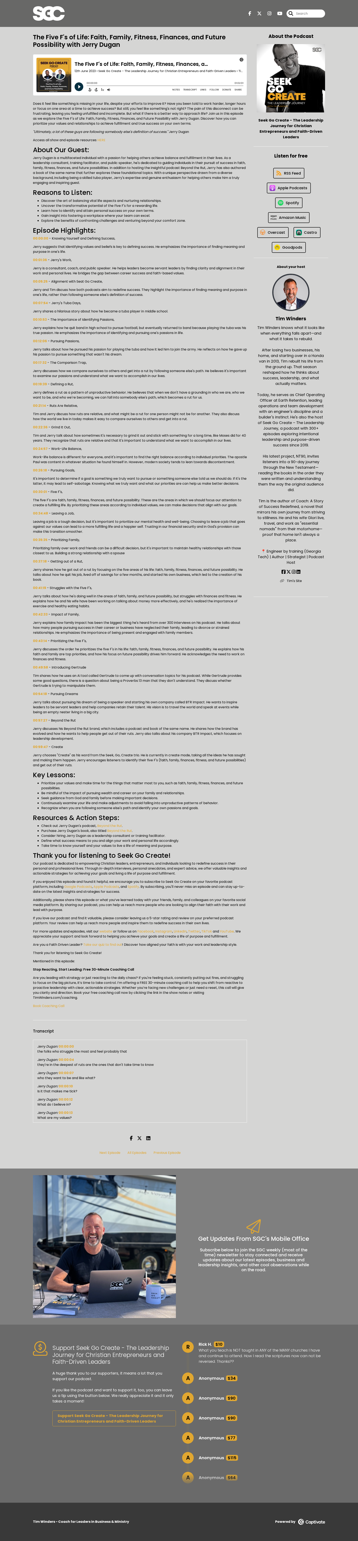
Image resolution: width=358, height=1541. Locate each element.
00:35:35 (40, 539)
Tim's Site (294, 580)
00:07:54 (40, 303)
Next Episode (109, 1152)
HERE (101, 140)
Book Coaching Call (48, 1006)
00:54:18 (40, 694)
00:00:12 (66, 1099)
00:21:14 (39, 405)
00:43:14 (40, 641)
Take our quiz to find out (102, 944)
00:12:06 (40, 341)
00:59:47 (40, 747)
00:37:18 (40, 561)
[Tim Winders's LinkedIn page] (298, 572)
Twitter (194, 931)
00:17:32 (40, 362)
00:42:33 (40, 614)
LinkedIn (180, 931)
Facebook (145, 931)
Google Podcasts (78, 886)
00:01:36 (40, 260)
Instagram (163, 931)
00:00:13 (66, 1112)
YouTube (227, 931)
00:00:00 (40, 238)
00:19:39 (40, 384)
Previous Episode (167, 1152)
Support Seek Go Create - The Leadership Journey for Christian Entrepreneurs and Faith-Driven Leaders (110, 1418)
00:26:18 (40, 470)
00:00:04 (66, 1059)
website (105, 931)
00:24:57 (40, 448)
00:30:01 (40, 491)
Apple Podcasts (106, 886)
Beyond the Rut (109, 825)
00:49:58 (40, 667)
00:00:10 (66, 1086)
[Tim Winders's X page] (288, 572)
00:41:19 (39, 588)
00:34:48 (40, 513)
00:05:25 (40, 281)
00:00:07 (66, 1073)
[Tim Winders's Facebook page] (283, 572)
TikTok (206, 931)
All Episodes (136, 1152)
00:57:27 (40, 720)
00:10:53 (40, 319)
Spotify (133, 886)
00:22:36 (40, 427)
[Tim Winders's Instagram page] (294, 572)
